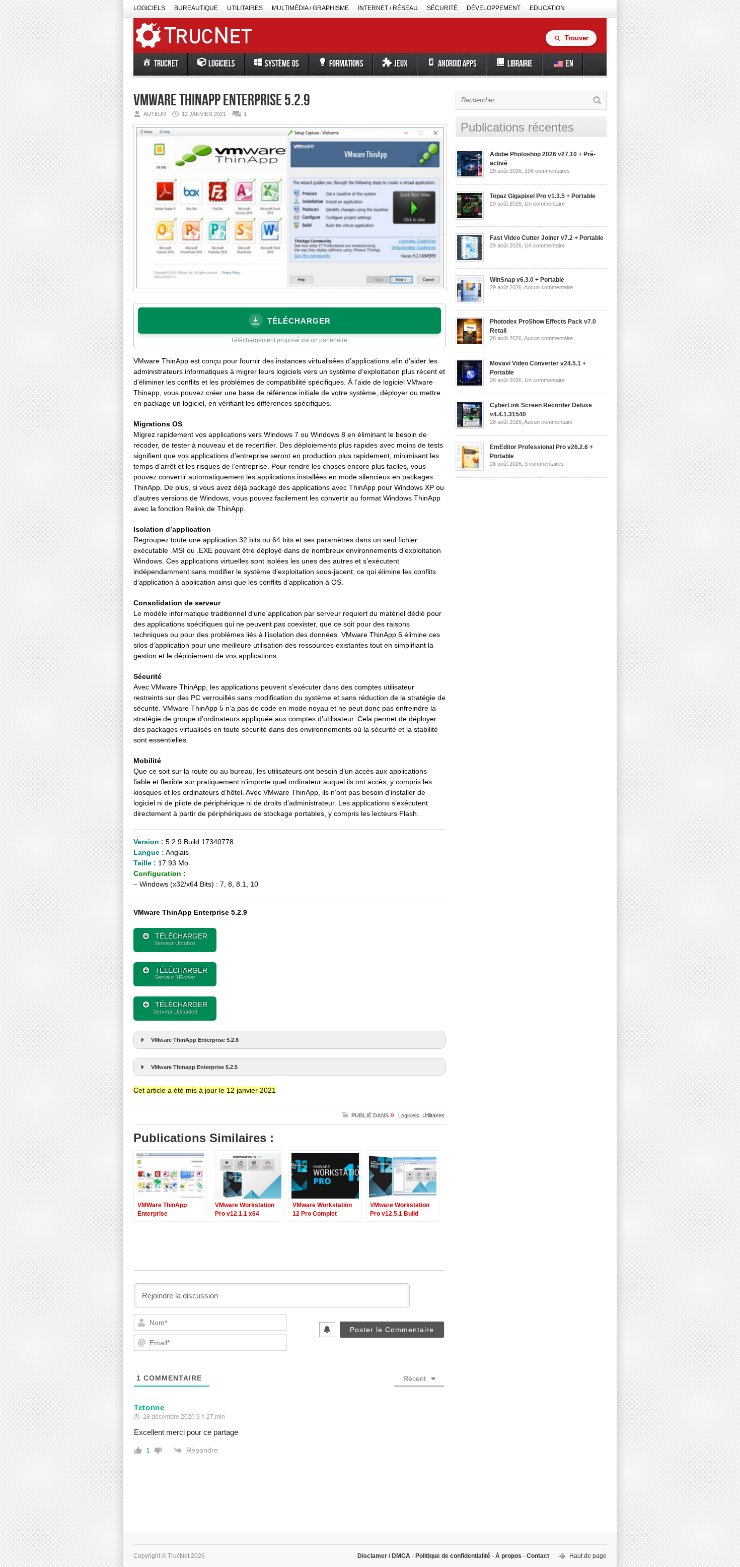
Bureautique (196, 8)
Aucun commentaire (548, 287)
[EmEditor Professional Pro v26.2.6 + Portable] (470, 468)
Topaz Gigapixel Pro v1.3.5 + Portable (543, 196)
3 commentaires (544, 464)
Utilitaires (245, 8)
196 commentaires (547, 171)
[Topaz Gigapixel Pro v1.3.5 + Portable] (470, 217)
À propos (508, 1555)
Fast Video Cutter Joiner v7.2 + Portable (547, 237)
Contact (537, 1555)
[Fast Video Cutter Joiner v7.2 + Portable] (470, 259)
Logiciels (149, 8)
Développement (494, 8)
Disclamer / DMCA (384, 1555)
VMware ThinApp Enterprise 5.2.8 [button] (195, 1040)
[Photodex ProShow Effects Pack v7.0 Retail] (470, 343)
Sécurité (442, 8)
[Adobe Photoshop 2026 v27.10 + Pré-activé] (470, 175)
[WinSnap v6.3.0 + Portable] (470, 301)
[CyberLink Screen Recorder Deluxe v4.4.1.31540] (470, 426)
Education (547, 8)
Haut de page (588, 1555)
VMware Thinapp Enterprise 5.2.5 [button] (194, 1067)
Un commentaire (545, 204)
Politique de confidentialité (453, 1555)
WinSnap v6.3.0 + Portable (527, 279)
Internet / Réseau (388, 8)
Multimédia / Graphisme (310, 8)
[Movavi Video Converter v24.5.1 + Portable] (470, 385)
